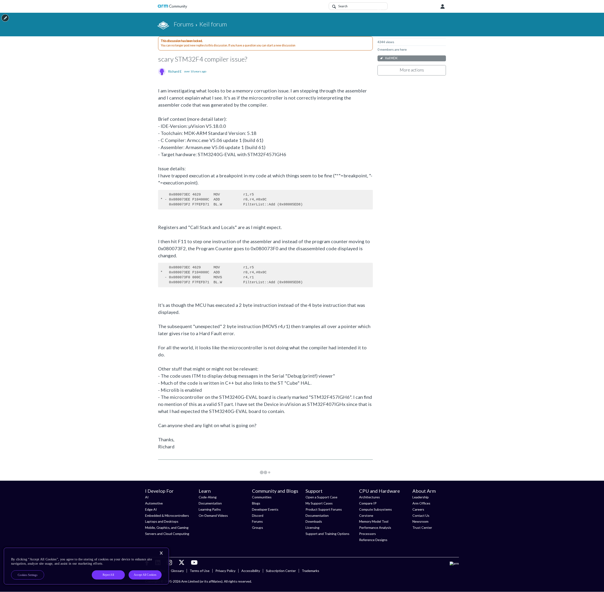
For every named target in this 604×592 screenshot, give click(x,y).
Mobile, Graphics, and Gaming (167, 527)
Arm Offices (421, 503)
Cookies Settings (28, 575)
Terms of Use (200, 571)
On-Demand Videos (213, 515)
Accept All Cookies (145, 574)
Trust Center (422, 527)
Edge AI (151, 509)
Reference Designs (373, 540)
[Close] (161, 553)
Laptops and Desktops (161, 521)
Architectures (369, 497)
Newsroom (420, 521)
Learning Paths (210, 509)
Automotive (154, 503)
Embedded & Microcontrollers (167, 515)
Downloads (314, 521)
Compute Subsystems (375, 509)
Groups (257, 527)
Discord (257, 515)
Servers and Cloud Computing (167, 534)
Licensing (312, 527)
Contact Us (420, 515)
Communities (262, 497)
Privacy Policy (225, 571)
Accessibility (250, 571)
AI (147, 497)
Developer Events (265, 509)
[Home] (172, 6)
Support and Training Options (327, 534)
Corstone (366, 515)
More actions (412, 69)
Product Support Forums (324, 509)
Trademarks (310, 571)
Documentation (210, 503)
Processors (367, 534)
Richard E (175, 71)
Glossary (177, 571)
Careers (418, 509)
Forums (257, 521)
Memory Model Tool (373, 521)
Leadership (420, 497)
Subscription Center (281, 571)
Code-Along (208, 497)
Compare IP (368, 503)
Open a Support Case (321, 497)
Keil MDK (391, 58)
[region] (86, 566)
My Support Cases (319, 503)
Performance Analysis (375, 527)
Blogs (256, 503)
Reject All (108, 574)
